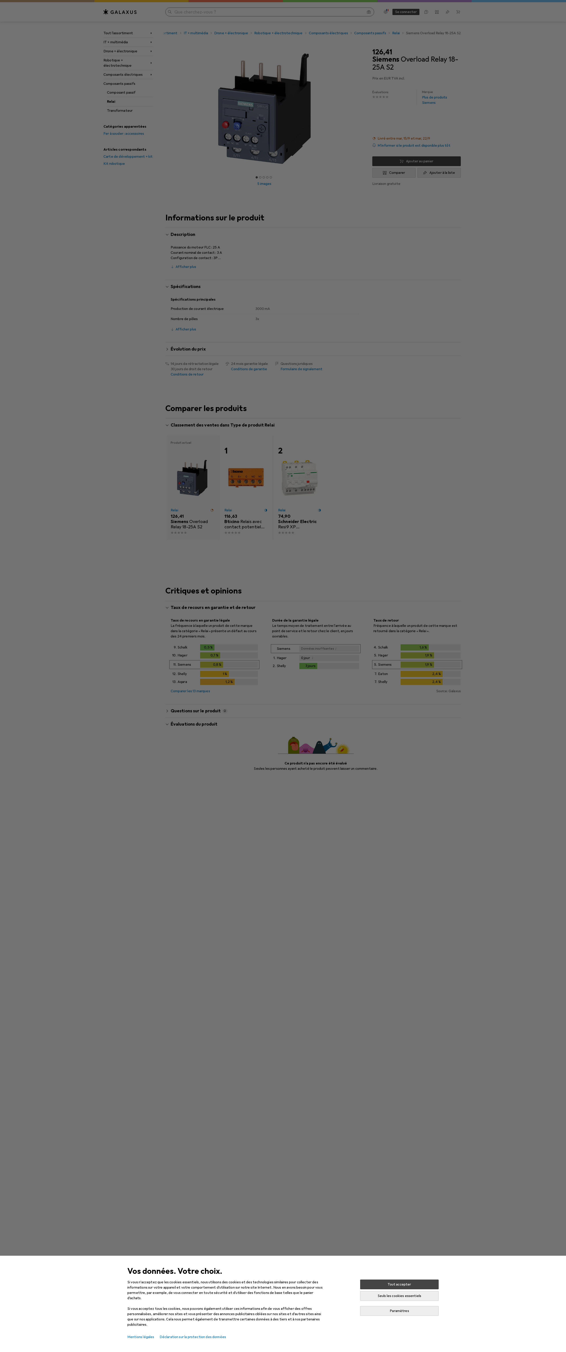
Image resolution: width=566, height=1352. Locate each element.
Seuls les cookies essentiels (399, 1296)
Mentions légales (140, 1337)
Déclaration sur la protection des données (193, 1337)
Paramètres (399, 1311)
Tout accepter (399, 1284)
